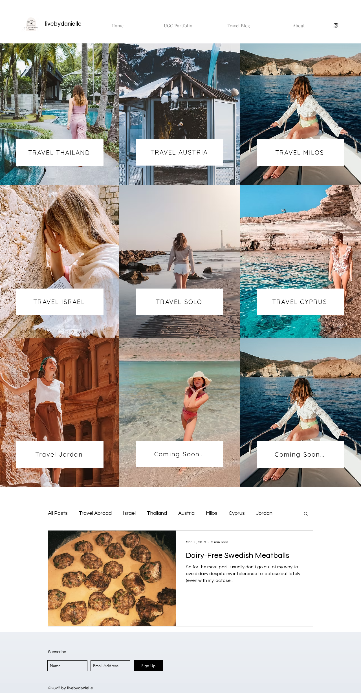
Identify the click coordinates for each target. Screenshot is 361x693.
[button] (306, 514)
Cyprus (237, 513)
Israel (129, 513)
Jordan (264, 513)
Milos (211, 513)
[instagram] (336, 25)
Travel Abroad (95, 513)
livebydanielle (63, 23)
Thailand (157, 513)
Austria (186, 513)
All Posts (58, 513)
